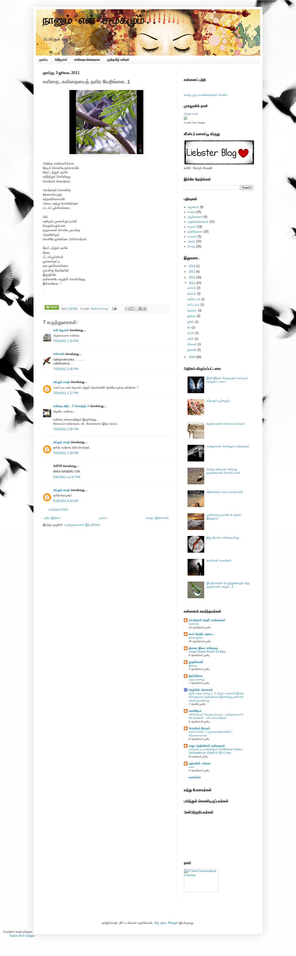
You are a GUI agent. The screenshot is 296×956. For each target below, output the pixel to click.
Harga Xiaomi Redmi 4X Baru (207, 651)
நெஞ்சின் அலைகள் (201, 689)
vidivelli (59, 354)
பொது (105, 308)
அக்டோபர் (193, 299)
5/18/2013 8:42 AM (65, 501)
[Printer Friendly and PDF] (52, 308)
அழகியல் (95, 308)
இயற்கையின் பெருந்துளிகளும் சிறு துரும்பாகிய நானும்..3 (228, 585)
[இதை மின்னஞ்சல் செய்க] (127, 308)
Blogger (173, 923)
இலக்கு (193, 665)
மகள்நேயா (195, 711)
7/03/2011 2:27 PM (65, 393)
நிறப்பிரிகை (196, 676)
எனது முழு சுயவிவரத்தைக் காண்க (206, 95)
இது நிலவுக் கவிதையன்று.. (224, 537)
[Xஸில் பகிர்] (136, 308)
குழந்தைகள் (195, 216)
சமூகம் (192, 226)
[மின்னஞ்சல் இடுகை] (114, 308)
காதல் (191, 212)
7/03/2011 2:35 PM (65, 429)
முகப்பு (43, 59)
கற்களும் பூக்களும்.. (219, 400)
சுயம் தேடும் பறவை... (202, 634)
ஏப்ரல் (190, 333)
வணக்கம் (195, 777)
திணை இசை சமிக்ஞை (203, 648)
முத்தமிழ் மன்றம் (118, 59)
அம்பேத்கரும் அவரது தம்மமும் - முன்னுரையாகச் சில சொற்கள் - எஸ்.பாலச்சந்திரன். (216, 716)
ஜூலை (191, 316)
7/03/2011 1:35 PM (65, 341)
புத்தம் (191, 241)
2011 (192, 283)
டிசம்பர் (191, 288)
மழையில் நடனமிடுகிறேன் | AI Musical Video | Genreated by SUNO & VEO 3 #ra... (215, 751)
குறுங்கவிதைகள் (198, 221)
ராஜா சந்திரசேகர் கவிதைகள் (207, 745)
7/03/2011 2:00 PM (65, 369)
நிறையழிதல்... (197, 637)
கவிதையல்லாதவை (87, 59)
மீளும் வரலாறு (197, 679)
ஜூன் (190, 322)
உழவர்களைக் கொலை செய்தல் (226, 423)
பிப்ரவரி (192, 344)
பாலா (191, 767)
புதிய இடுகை (52, 518)
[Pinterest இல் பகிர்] (144, 308)
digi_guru (160, 923)
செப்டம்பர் (193, 304)
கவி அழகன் (61, 330)
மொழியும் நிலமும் (199, 728)
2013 (192, 271)
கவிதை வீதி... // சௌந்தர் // (71, 406)
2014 (192, 266)
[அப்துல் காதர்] (186, 118)
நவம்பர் (191, 293)
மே (189, 327)
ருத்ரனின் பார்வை (200, 763)
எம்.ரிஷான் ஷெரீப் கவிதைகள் (207, 620)
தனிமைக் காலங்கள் (219, 560)
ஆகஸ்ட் (192, 310)
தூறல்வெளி (196, 662)
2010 (192, 357)
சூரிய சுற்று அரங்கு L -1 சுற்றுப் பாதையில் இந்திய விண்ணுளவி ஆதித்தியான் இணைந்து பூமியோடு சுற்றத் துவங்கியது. (216, 697)
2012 (192, 277)
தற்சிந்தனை (195, 231)
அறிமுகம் (61, 59)
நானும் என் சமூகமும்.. (100, 20)
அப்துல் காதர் (61, 382)
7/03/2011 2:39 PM (65, 453)
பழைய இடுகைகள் (157, 518)
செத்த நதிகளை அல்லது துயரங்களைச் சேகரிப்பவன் (223, 471)
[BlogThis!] (131, 308)
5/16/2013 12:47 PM (66, 477)
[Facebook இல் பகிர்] (140, 308)
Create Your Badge (194, 122)
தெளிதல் (194, 623)
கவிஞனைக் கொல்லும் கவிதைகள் (228, 446)
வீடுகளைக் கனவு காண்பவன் (225, 492)
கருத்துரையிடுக (58, 509)
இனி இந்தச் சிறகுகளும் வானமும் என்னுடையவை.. (227, 380)
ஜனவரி (191, 350)
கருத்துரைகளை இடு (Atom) (82, 524)
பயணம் (192, 236)
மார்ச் (190, 338)
